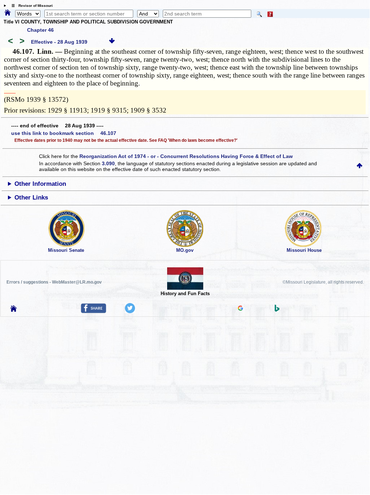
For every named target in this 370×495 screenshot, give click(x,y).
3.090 (108, 163)
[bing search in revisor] (277, 310)
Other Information (40, 183)
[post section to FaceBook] (93, 311)
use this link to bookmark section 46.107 (63, 133)
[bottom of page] (112, 42)
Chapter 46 (40, 30)
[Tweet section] (130, 311)
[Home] (7, 13)
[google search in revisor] (240, 309)
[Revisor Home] (13, 310)
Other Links (31, 197)
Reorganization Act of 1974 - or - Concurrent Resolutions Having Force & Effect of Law (186, 156)
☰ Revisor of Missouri (30, 6)
